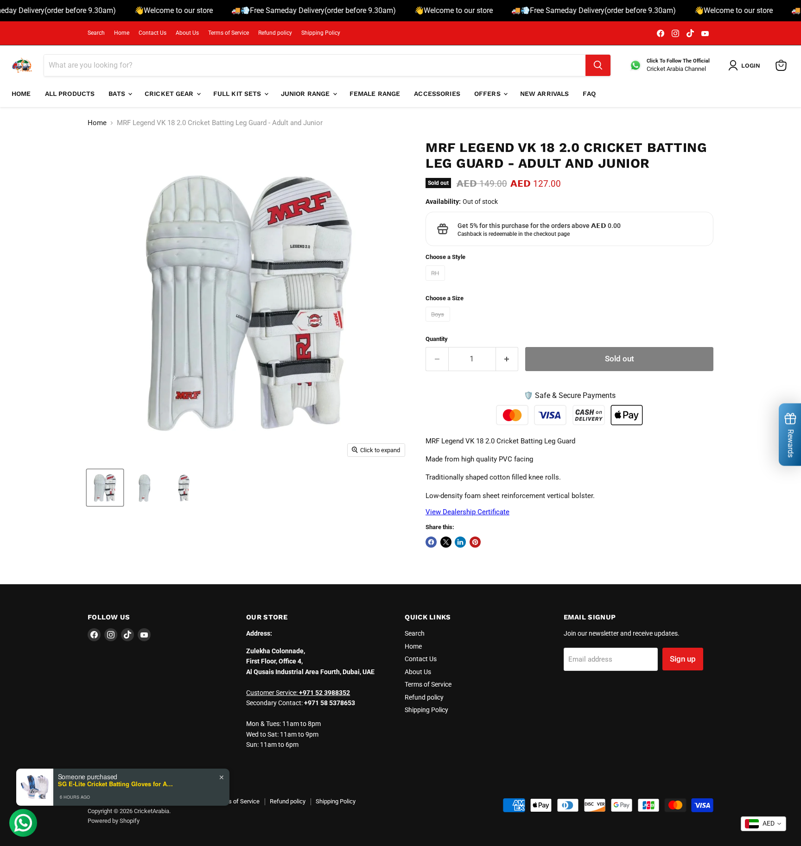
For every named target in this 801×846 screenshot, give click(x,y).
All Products (70, 93)
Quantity (437, 338)
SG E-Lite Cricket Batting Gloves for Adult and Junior (116, 784)
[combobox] (763, 823)
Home (121, 33)
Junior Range (306, 93)
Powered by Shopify (114, 820)
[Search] (597, 65)
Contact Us (152, 33)
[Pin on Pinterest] (475, 542)
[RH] (436, 283)
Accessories (437, 93)
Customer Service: (298, 692)
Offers (488, 93)
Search (96, 33)
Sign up (683, 658)
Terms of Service (228, 33)
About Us (187, 33)
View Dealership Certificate (467, 512)
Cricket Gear (170, 93)
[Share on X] (445, 542)
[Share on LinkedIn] (460, 542)
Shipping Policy (320, 33)
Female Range (375, 93)
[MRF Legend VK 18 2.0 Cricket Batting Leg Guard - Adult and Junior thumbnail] (105, 487)
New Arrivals (544, 93)
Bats (117, 93)
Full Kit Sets (238, 93)
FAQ (589, 93)
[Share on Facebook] (431, 542)
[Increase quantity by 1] (507, 359)
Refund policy (275, 33)
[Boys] (439, 324)
